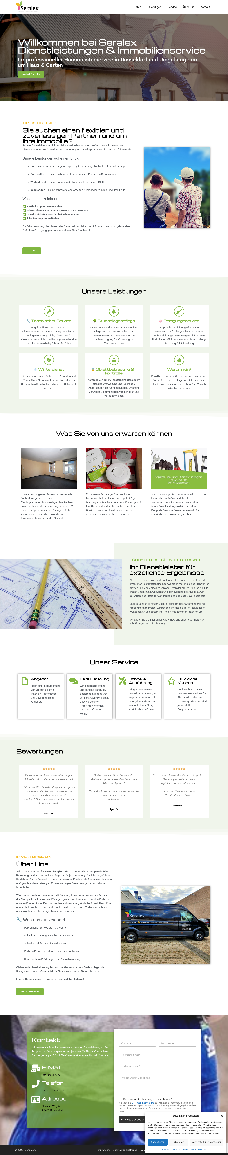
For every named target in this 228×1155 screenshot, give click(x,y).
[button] (221, 1115)
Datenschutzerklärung (199, 1149)
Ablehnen (178, 1142)
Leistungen (154, 7)
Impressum (183, 1149)
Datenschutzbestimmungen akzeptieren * (147, 1099)
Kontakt (205, 7)
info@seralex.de (51, 1074)
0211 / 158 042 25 (53, 1090)
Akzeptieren (158, 1142)
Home (137, 7)
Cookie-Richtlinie (169, 1149)
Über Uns (188, 7)
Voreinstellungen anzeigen (207, 1142)
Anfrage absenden (133, 1119)
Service (172, 7)
